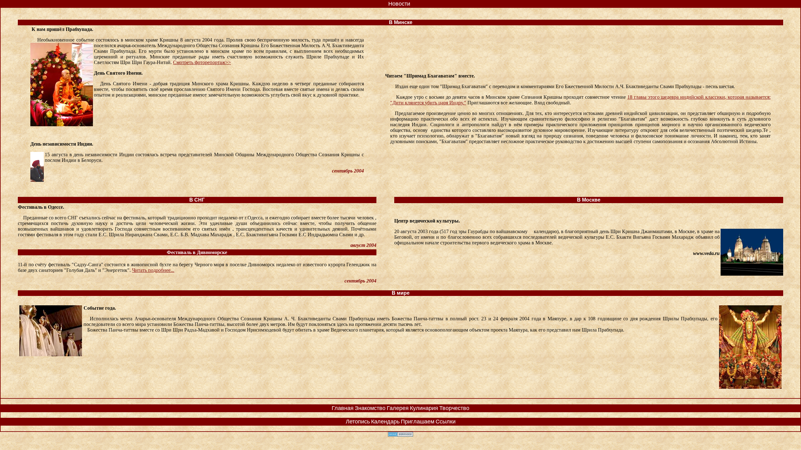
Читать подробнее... (153, 270)
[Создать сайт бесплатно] (400, 435)
